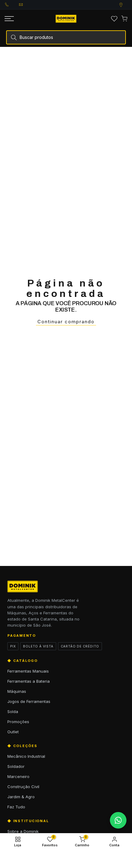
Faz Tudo (16, 806)
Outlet (13, 731)
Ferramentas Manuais (28, 671)
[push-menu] (9, 19)
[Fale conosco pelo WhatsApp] (118, 820)
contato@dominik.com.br (26, 4)
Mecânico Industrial (26, 756)
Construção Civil (23, 786)
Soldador (16, 766)
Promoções (18, 721)
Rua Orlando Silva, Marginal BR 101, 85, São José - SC (126, 5)
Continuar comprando (66, 321)
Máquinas (16, 691)
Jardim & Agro (21, 796)
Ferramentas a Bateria (28, 681)
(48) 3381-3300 (12, 4)
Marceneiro (18, 776)
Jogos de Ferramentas (28, 701)
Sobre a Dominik (23, 831)
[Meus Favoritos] (114, 18)
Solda (12, 711)
